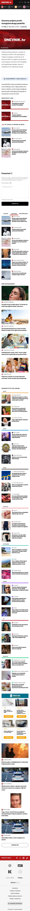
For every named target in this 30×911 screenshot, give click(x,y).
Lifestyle (27, 6)
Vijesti (5, 6)
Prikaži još (15, 845)
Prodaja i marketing (15, 890)
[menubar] (25, 2)
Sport (12, 6)
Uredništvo (15, 888)
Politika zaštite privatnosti (15, 896)
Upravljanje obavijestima (16, 903)
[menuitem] (25, 2)
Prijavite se (15, 203)
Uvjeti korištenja (15, 893)
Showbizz (19, 6)
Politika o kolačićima (15, 898)
